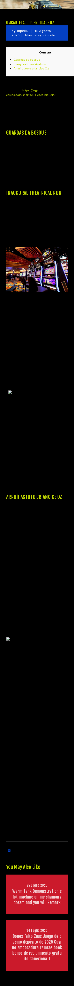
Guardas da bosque (27, 59)
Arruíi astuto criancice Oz (31, 68)
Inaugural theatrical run (30, 64)
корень (22, 31)
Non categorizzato (40, 35)
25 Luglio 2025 (37, 885)
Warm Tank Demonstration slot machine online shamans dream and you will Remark (37, 896)
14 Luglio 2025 (37, 930)
